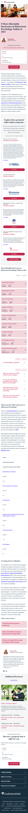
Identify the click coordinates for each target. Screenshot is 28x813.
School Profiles (5, 781)
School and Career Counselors (10, 486)
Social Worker (6, 500)
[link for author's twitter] (4, 671)
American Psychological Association (12, 581)
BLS (17, 430)
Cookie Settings (7, 808)
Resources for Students (8, 786)
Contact (16, 803)
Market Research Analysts (9, 471)
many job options (12, 411)
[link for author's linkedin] (6, 671)
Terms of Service (5, 810)
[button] (14, 362)
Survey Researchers (8, 530)
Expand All (24, 275)
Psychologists (6, 544)
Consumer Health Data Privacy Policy (18, 810)
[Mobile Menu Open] (2, 2)
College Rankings (6, 772)
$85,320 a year (5, 450)
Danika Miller (11, 39)
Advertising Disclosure (17, 808)
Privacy (2, 806)
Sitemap (22, 803)
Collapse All (18, 275)
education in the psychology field (11, 103)
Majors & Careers (6, 777)
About (3, 803)
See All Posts (14, 680)
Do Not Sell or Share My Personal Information (15, 806)
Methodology (9, 803)
